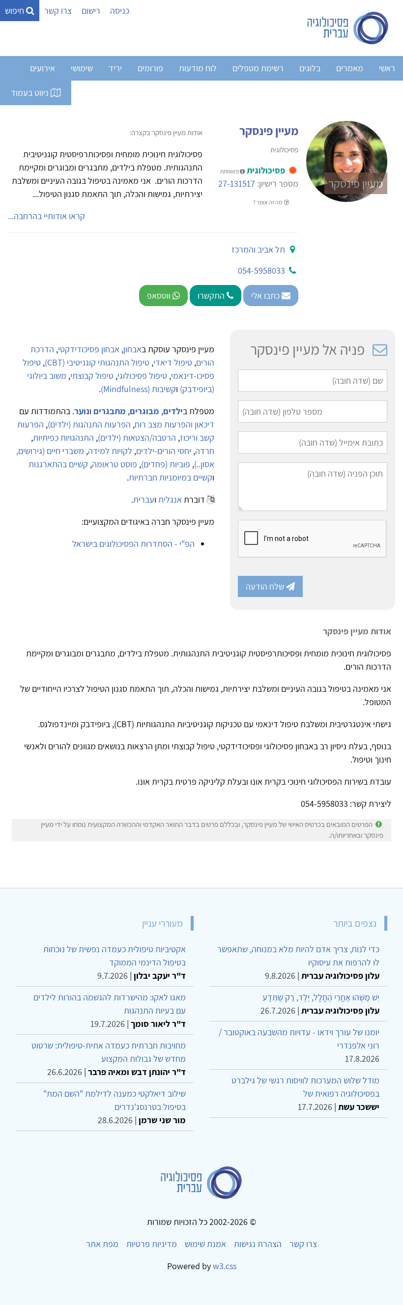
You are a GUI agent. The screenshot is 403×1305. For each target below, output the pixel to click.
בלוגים (309, 68)
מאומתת (230, 171)
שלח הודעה (266, 586)
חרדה (204, 450)
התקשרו (212, 295)
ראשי (387, 68)
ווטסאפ (160, 295)
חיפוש (15, 10)
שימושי (82, 68)
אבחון (132, 349)
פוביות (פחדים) (165, 464)
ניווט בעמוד (31, 92)
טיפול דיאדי (172, 362)
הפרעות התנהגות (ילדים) (89, 424)
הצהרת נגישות (258, 1243)
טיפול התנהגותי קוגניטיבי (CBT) (97, 362)
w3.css (224, 1266)
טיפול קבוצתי (92, 375)
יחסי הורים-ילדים (163, 450)
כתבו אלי (266, 295)
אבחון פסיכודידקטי (88, 349)
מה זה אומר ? (268, 202)
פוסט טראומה (114, 464)
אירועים (42, 68)
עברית (143, 499)
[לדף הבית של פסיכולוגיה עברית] (348, 28)
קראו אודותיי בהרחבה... (46, 216)
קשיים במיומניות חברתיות (170, 477)
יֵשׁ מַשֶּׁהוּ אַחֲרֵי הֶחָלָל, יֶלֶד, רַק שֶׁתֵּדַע (320, 997)
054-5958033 (261, 270)
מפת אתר (102, 1243)
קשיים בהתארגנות (58, 464)
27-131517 (236, 183)
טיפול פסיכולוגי (142, 375)
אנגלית (170, 499)
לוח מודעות (198, 68)
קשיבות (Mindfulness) (138, 389)
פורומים (150, 68)
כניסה (119, 10)
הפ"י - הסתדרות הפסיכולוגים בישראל (133, 543)
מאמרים (349, 68)
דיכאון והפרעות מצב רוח (174, 424)
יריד (115, 68)
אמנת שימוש (205, 1243)
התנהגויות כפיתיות (63, 437)
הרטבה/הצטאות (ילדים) (137, 437)
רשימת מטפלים (258, 68)
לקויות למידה (110, 450)
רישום (91, 10)
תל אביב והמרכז (258, 249)
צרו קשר (58, 10)
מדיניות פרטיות (151, 1243)
